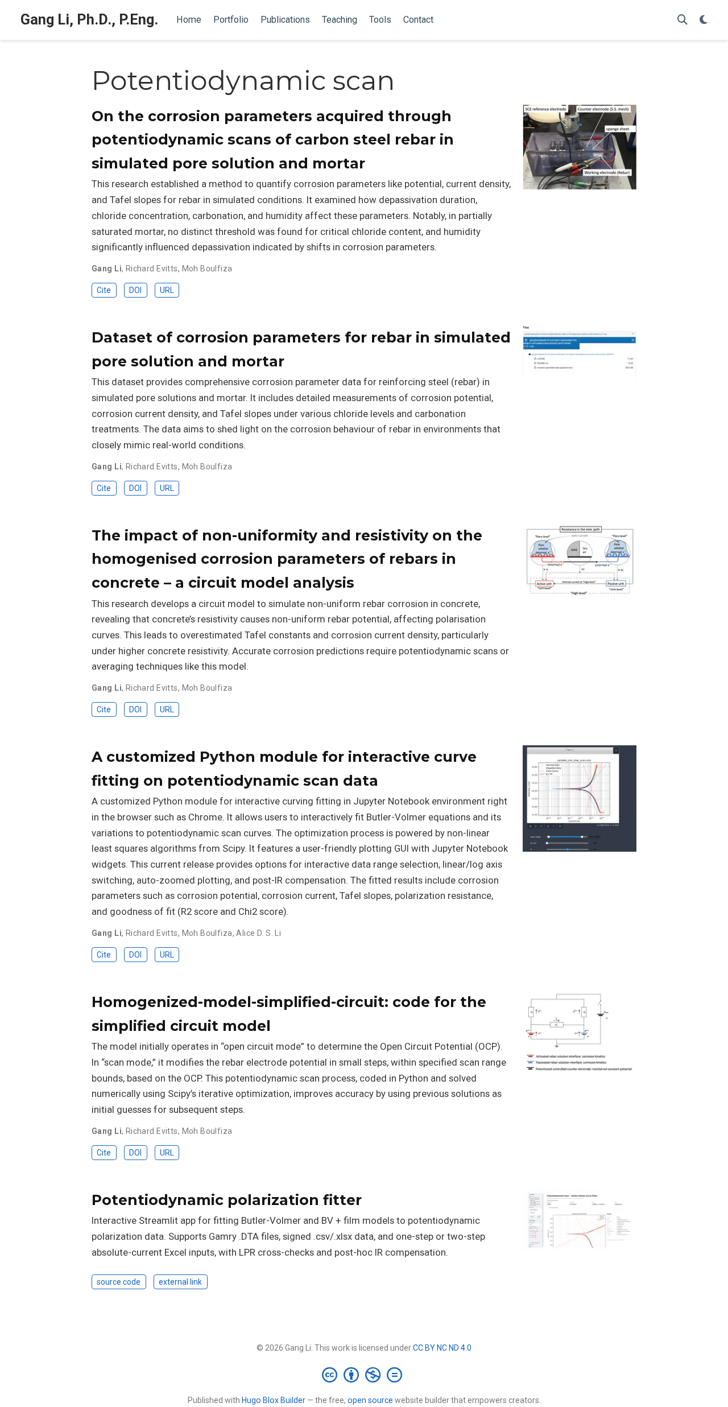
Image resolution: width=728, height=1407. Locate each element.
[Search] (682, 20)
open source (370, 1400)
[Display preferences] (704, 20)
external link (180, 1281)
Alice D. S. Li (258, 933)
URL (167, 290)
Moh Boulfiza (207, 268)
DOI (135, 290)
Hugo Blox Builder (273, 1400)
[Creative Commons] (364, 1374)
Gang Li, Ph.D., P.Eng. (89, 19)
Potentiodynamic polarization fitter (227, 1199)
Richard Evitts (152, 268)
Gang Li (107, 268)
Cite (104, 290)
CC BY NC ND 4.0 (442, 1347)
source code (118, 1281)
